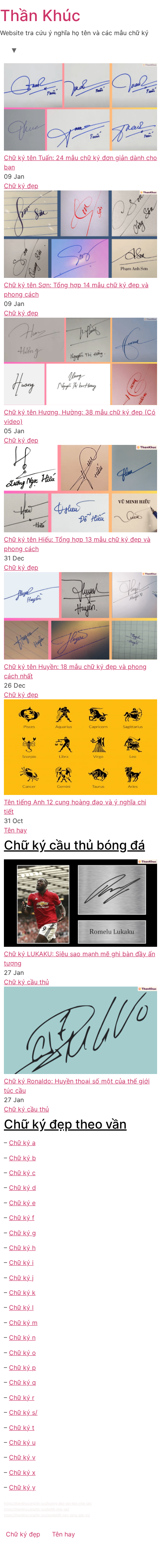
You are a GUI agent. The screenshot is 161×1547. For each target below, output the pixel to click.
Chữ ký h (22, 1248)
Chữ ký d (22, 1187)
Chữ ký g (22, 1233)
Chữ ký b (22, 1158)
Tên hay (15, 830)
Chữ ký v (22, 1457)
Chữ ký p (22, 1367)
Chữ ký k (22, 1292)
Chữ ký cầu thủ (26, 982)
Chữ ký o (22, 1353)
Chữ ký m (23, 1323)
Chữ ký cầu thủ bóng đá (74, 845)
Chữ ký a (22, 1143)
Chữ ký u (22, 1442)
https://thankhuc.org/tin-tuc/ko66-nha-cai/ (36, 1509)
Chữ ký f (21, 1218)
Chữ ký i (21, 1262)
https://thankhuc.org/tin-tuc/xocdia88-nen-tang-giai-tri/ (47, 1515)
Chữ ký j (21, 1278)
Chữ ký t (21, 1427)
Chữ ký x (22, 1472)
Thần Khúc (40, 15)
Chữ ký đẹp (21, 186)
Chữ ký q (22, 1382)
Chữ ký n (22, 1337)
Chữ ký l (21, 1307)
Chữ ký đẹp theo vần (65, 1124)
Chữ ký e (22, 1203)
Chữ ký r (21, 1397)
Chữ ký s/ (23, 1412)
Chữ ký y (22, 1487)
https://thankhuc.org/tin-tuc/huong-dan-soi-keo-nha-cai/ (48, 1503)
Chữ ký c (22, 1173)
